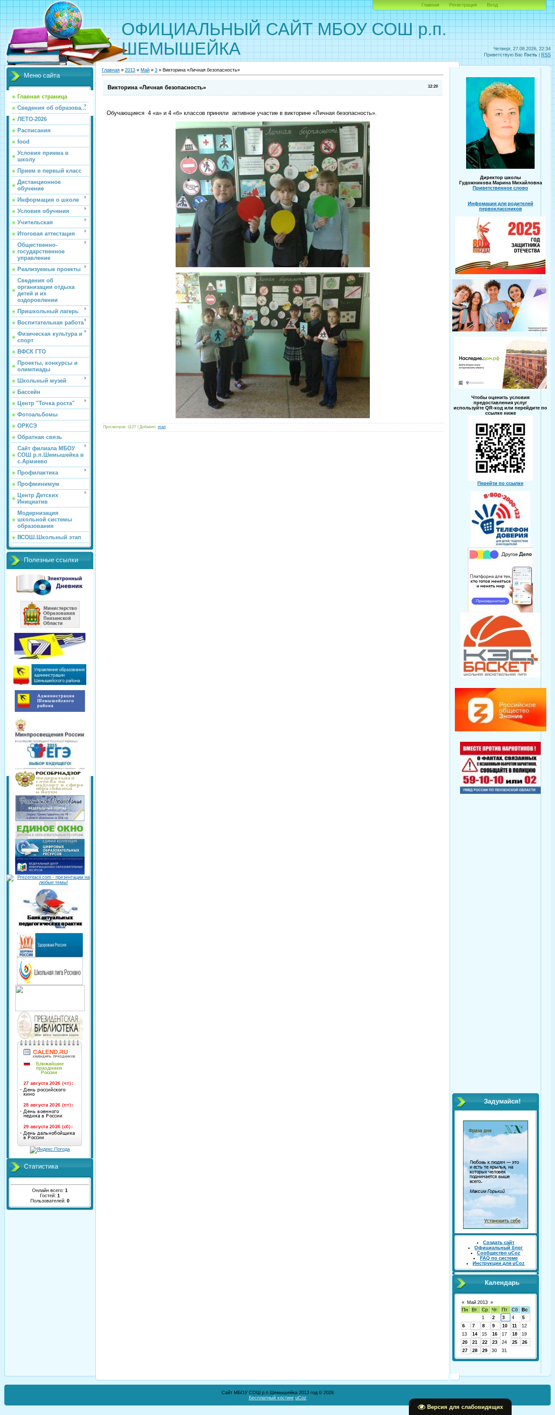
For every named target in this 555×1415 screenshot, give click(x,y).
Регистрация (463, 4)
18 (514, 1333)
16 (494, 1333)
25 (514, 1342)
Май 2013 (477, 1302)
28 (474, 1350)
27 (464, 1350)
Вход (492, 4)
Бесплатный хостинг (271, 1397)
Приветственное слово (500, 187)
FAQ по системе (499, 1258)
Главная (430, 4)
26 (524, 1342)
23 (494, 1342)
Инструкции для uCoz (499, 1263)
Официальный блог (498, 1247)
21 (474, 1342)
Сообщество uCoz (498, 1252)
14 (474, 1333)
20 (464, 1342)
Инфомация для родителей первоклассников (500, 206)
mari (162, 427)
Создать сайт (498, 1242)
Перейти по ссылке (500, 483)
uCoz (301, 1397)
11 (514, 1325)
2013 (130, 69)
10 (504, 1325)
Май (145, 69)
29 (484, 1350)
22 (484, 1342)
